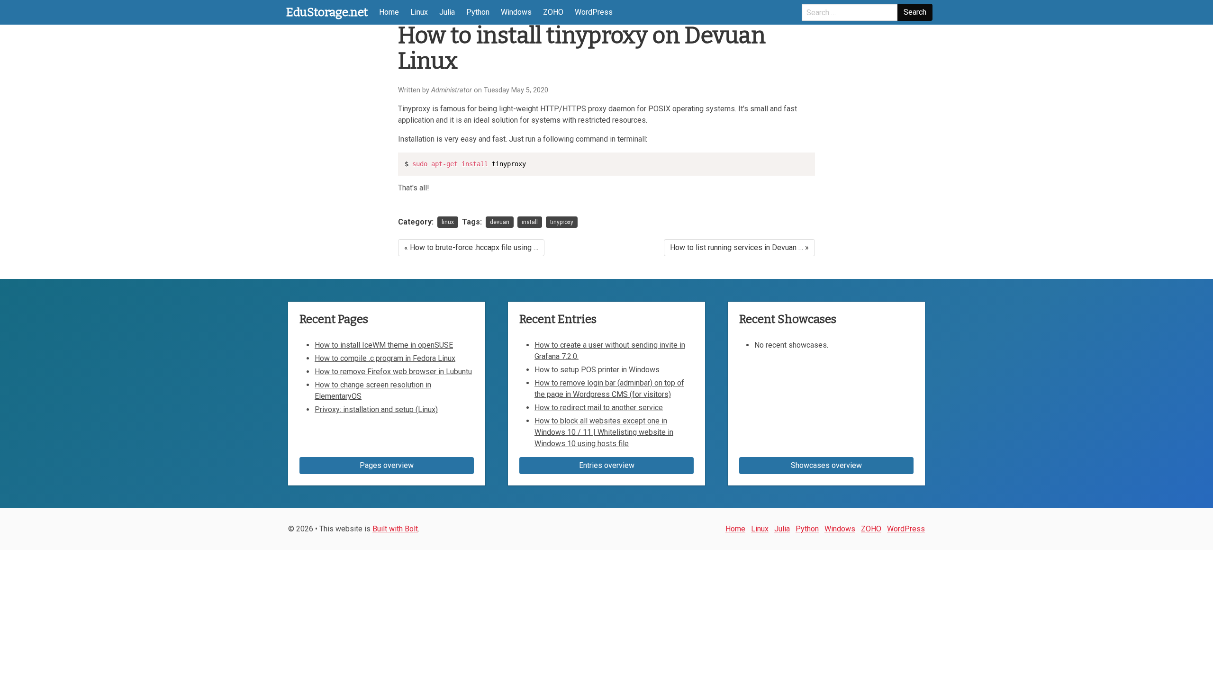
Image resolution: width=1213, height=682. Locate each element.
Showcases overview (826, 465)
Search (915, 12)
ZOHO (553, 12)
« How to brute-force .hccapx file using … (471, 247)
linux (448, 222)
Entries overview (606, 465)
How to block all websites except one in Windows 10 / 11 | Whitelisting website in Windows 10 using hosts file (603, 432)
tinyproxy (561, 222)
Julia (447, 12)
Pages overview (387, 465)
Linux (419, 12)
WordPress (594, 12)
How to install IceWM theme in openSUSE (384, 345)
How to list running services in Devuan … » (739, 247)
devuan (499, 222)
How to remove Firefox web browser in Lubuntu (393, 371)
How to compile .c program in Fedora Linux (385, 358)
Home (389, 12)
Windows (516, 12)
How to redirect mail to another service (598, 407)
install (530, 222)
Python (477, 12)
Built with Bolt (395, 528)
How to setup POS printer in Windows (597, 369)
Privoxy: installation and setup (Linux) (376, 409)
